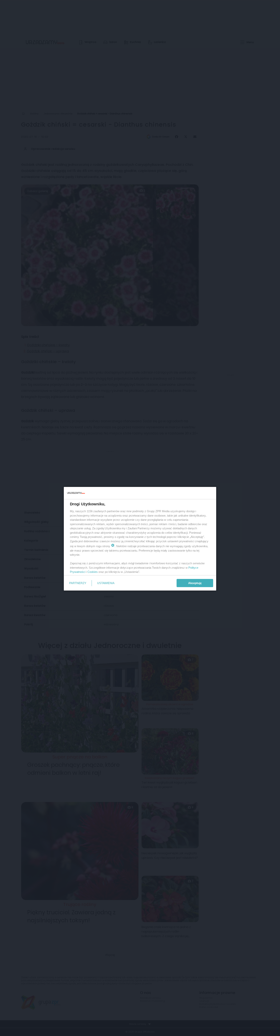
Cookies (92, 571)
